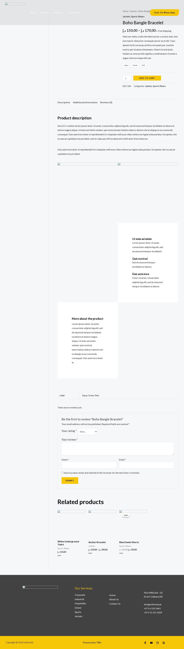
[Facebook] (145, 642)
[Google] (163, 642)
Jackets (148, 86)
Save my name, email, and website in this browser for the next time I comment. (102, 472)
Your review (70, 439)
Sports (78, 612)
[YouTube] (151, 642)
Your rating (69, 430)
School (78, 607)
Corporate (80, 594)
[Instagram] (157, 642)
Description (63, 102)
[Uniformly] (15, 12)
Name (65, 459)
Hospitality (80, 603)
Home (33, 12)
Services (57, 12)
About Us (44, 12)
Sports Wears (159, 86)
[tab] (63, 102)
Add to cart (147, 78)
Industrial (79, 599)
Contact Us (73, 12)
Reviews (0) (106, 102)
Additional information (85, 102)
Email (122, 459)
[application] (63, 12)
